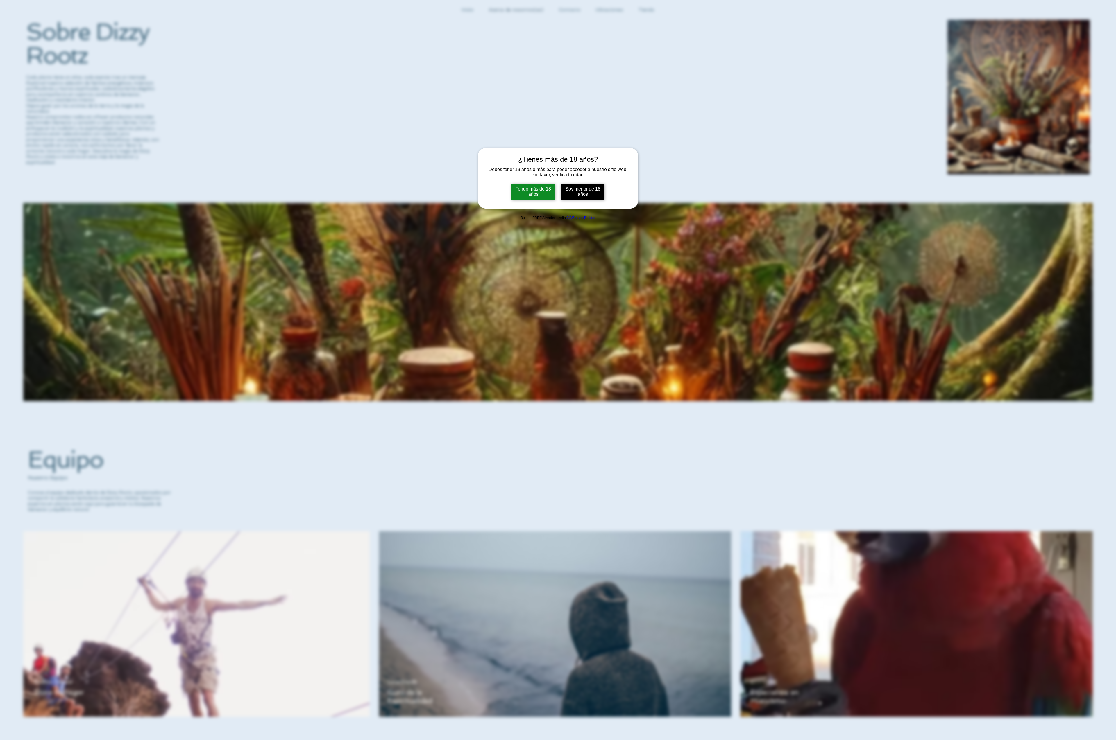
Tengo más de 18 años (533, 191)
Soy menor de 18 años (582, 191)
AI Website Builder (580, 218)
